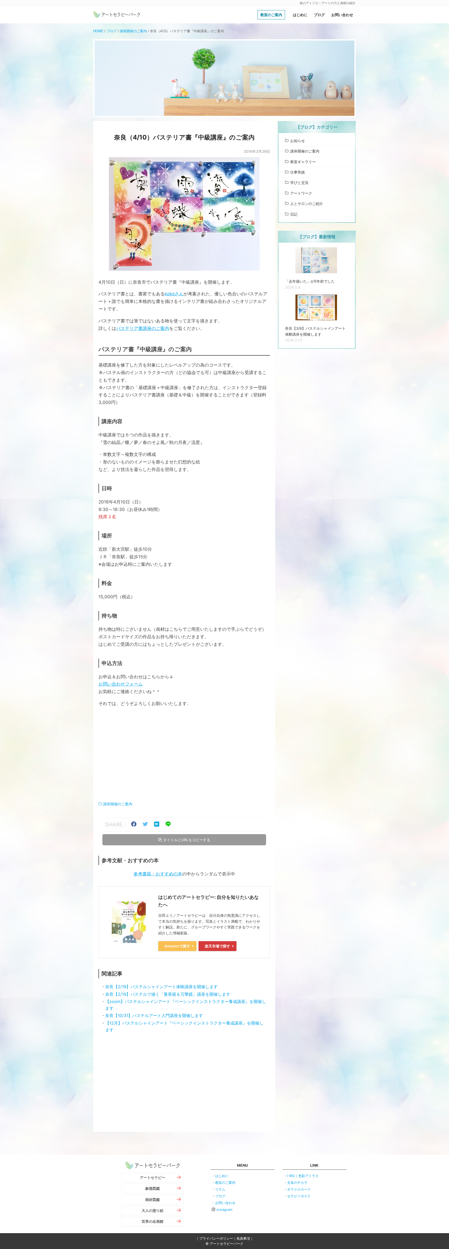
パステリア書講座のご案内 (142, 328)
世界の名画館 (152, 1221)
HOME (98, 31)
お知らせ (297, 140)
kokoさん (174, 293)
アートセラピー (152, 1177)
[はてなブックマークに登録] (156, 824)
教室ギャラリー (303, 162)
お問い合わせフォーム (120, 684)
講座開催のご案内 (133, 31)
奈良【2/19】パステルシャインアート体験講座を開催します (161, 986)
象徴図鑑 (152, 1188)
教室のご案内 (271, 14)
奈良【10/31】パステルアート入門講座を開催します (154, 1015)
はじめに (300, 14)
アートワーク (301, 193)
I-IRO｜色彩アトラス (303, 1176)
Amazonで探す (177, 946)
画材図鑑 (152, 1199)
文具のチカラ (297, 1182)
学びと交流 (299, 182)
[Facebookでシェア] (133, 824)
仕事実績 (297, 172)
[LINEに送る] (168, 824)
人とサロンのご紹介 (306, 203)
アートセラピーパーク (116, 15)
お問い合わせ (342, 14)
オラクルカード (299, 1189)
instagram (224, 1209)
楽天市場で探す (217, 946)
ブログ (319, 14)
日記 (294, 214)
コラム (220, 1189)
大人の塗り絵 (152, 1210)
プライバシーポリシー (216, 1238)
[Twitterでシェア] (145, 824)
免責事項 (243, 1238)
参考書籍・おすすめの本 (158, 873)
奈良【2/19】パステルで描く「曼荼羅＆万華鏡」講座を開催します (167, 994)
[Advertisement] (184, 754)
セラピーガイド (299, 1196)
